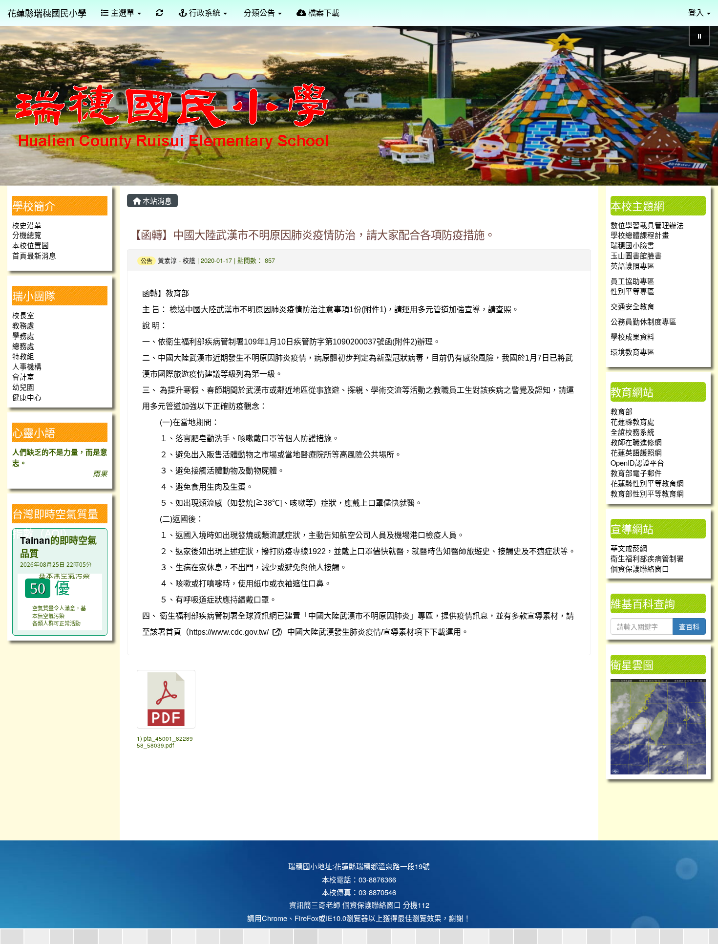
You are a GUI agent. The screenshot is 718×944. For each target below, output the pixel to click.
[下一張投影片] (694, 103)
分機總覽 (27, 235)
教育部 (622, 411)
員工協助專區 (633, 281)
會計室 (23, 376)
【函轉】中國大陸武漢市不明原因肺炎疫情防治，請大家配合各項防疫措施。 (312, 234)
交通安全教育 (633, 306)
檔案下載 (322, 12)
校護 (189, 260)
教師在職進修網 (636, 442)
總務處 (23, 346)
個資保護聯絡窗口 (640, 568)
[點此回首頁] (359, 101)
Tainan (35, 540)
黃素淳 (167, 260)
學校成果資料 (633, 336)
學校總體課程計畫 (640, 235)
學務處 (23, 335)
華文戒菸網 (629, 548)
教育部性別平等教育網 (647, 493)
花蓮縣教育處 (633, 421)
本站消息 (156, 200)
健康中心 (27, 397)
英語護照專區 (633, 265)
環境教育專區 (633, 351)
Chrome (274, 918)
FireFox (306, 918)
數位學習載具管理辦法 (647, 225)
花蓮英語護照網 (636, 452)
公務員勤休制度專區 (643, 321)
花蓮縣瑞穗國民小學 (46, 12)
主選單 (122, 12)
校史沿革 (27, 225)
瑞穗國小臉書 (633, 245)
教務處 (23, 325)
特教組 (23, 356)
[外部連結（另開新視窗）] (275, 631)
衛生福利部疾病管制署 (647, 558)
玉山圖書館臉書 (636, 255)
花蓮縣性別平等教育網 (647, 483)
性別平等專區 (633, 291)
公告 (146, 261)
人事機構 (27, 366)
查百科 (689, 626)
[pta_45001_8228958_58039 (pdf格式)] (166, 699)
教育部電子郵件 (636, 473)
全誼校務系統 (633, 432)
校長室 (23, 315)
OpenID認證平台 (637, 462)
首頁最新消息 (34, 255)
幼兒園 (23, 387)
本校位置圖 (30, 245)
